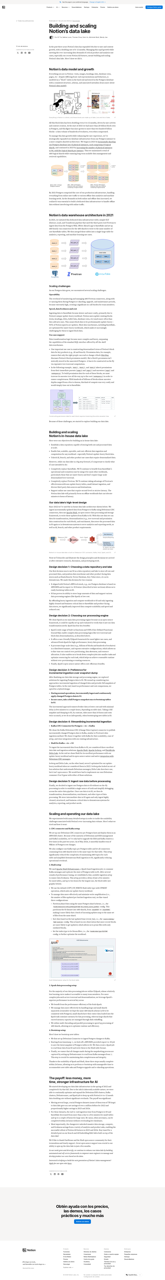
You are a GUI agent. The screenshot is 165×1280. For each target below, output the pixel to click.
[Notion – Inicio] (3, 7)
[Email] (29, 53)
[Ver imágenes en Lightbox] (115, 117)
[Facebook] (25, 53)
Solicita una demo (82, 1222)
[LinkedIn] (21, 53)
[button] (82, 104)
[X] (17, 53)
